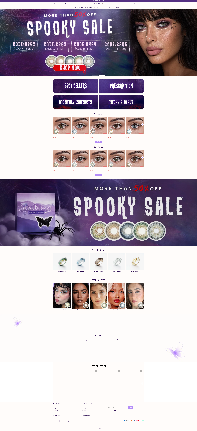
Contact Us (84, 405)
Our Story (54, 405)
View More (98, 141)
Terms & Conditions (56, 410)
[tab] (95, 75)
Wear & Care (55, 408)
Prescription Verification (86, 415)
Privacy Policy (84, 413)
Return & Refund (84, 410)
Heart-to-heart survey (56, 415)
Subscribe (130, 407)
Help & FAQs (84, 408)
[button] (142, 383)
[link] (83, 7)
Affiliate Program (56, 413)
